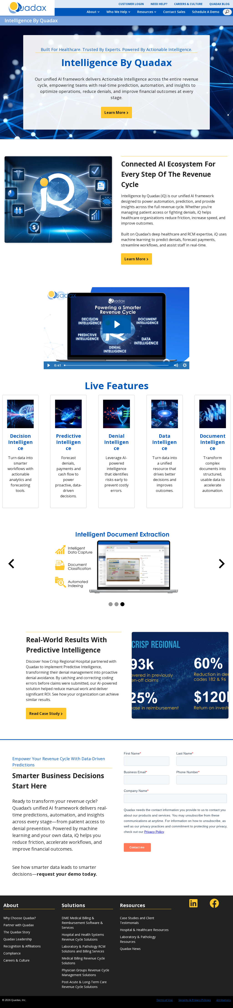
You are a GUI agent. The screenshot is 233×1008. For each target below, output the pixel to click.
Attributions (223, 1000)
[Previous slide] (11, 564)
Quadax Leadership (17, 939)
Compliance (12, 953)
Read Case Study (44, 713)
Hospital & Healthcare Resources (144, 930)
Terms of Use (164, 1000)
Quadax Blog (219, 4)
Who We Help (116, 12)
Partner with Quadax (18, 925)
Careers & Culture (188, 4)
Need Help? (159, 4)
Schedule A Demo (205, 12)
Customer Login (131, 4)
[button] (111, 604)
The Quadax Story (16, 932)
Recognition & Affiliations (22, 946)
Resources (145, 12)
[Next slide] (222, 564)
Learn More (114, 112)
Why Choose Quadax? (19, 918)
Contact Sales (174, 12)
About (91, 12)
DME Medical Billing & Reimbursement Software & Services (82, 923)
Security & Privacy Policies (194, 1000)
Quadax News (130, 949)
